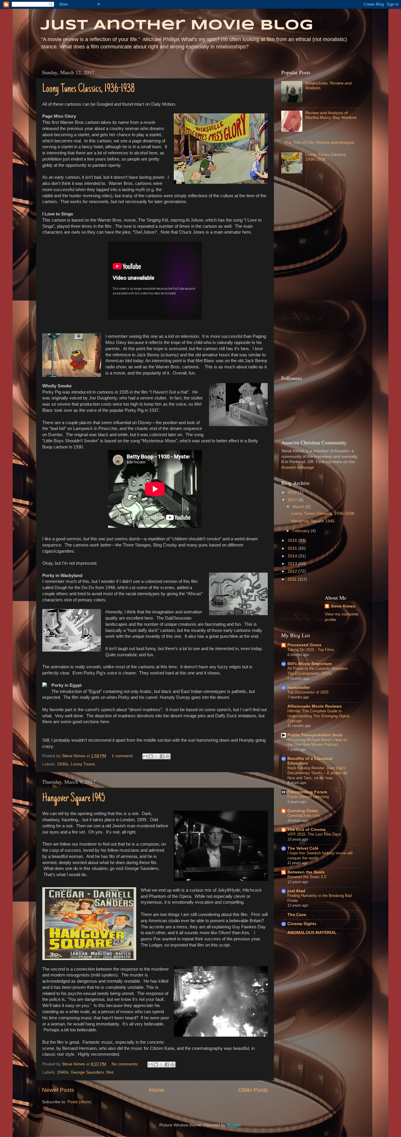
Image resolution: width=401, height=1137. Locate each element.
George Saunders (87, 1072)
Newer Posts (58, 1090)
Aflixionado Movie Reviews (314, 706)
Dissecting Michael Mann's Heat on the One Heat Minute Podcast (317, 742)
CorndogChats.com (303, 815)
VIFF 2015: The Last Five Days (314, 834)
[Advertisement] (304, 276)
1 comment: (123, 756)
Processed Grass (304, 645)
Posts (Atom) (80, 1102)
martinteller (298, 687)
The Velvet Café (303, 848)
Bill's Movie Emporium (309, 664)
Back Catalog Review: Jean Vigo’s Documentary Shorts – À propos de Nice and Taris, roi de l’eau (317, 773)
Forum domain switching (308, 796)
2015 (293, 548)
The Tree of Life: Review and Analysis (319, 142)
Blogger (234, 1125)
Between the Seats (306, 872)
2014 (293, 556)
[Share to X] (156, 756)
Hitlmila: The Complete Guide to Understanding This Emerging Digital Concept (318, 716)
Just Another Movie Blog (177, 25)
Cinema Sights (301, 924)
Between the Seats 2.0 (306, 877)
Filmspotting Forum (307, 792)
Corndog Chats (302, 811)
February (301, 531)
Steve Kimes (343, 606)
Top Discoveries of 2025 (307, 692)
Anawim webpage (297, 467)
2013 (293, 563)
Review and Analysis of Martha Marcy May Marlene (331, 115)
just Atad (296, 891)
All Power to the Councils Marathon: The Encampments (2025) (317, 671)
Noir (110, 1072)
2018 (293, 492)
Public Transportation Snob (315, 735)
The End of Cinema (306, 829)
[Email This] (145, 756)
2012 (293, 571)
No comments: (126, 1064)
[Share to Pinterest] (168, 756)
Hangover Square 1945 (73, 798)
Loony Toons (83, 764)
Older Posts (253, 1090)
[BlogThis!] (151, 756)
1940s (62, 1072)
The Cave (296, 914)
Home (156, 1090)
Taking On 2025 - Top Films (310, 649)
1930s (62, 764)
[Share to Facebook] (162, 756)
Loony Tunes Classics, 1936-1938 (88, 89)
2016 (293, 540)
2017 (293, 500)
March (298, 507)
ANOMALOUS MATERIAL (312, 932)
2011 (293, 579)
